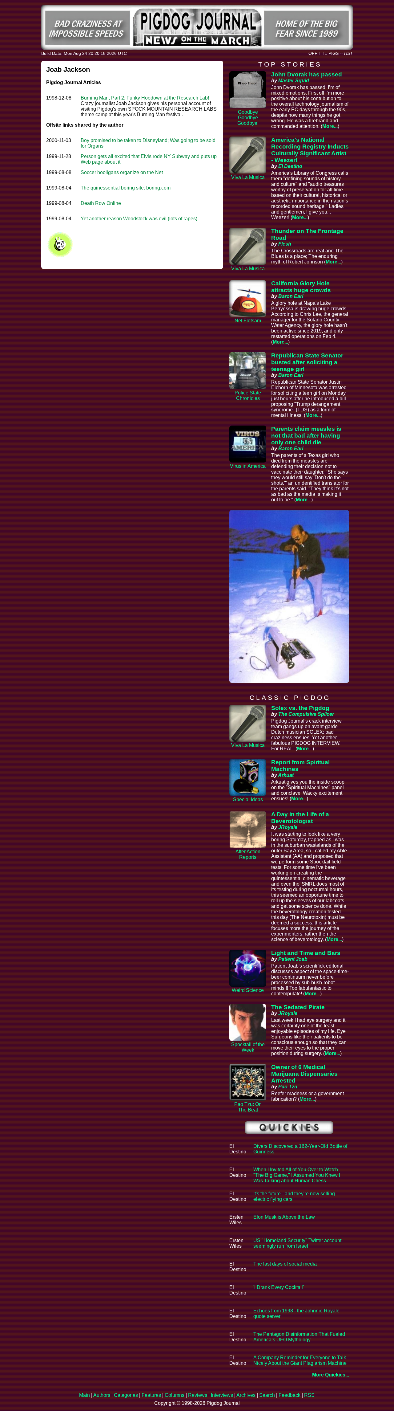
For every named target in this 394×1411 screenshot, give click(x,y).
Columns (174, 1395)
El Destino (290, 166)
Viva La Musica (248, 177)
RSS (309, 1395)
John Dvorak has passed (306, 74)
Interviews (222, 1395)
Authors (101, 1395)
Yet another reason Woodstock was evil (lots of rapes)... (141, 218)
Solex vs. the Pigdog (300, 708)
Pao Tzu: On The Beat (248, 1107)
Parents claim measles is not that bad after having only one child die (306, 436)
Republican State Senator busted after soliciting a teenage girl (307, 362)
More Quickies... (330, 1374)
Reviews (197, 1395)
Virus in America (248, 466)
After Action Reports (247, 854)
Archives (245, 1395)
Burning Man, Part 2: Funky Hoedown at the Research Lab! (145, 97)
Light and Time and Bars (305, 953)
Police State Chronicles (248, 395)
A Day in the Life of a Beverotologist (300, 817)
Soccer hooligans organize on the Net (122, 172)
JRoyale (287, 827)
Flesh (284, 244)
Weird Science (248, 990)
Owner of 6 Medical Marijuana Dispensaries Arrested (304, 1074)
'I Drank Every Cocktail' (278, 1287)
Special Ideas (248, 799)
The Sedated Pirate (298, 1007)
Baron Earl (290, 296)
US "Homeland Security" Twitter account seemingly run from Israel (297, 1243)
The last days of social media (285, 1263)
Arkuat (286, 775)
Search (267, 1395)
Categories (126, 1395)
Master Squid (293, 80)
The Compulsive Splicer (306, 714)
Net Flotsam (248, 320)
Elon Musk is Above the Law (284, 1217)
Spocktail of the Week (248, 1047)
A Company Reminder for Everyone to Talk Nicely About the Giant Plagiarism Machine (300, 1360)
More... (330, 126)
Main (84, 1395)
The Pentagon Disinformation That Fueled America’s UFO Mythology (299, 1336)
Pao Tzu (287, 1086)
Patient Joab (293, 959)
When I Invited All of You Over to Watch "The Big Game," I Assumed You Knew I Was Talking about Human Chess (296, 1175)
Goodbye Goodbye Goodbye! (248, 117)
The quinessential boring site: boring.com (126, 187)
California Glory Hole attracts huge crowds (301, 286)
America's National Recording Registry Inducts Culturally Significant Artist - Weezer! (310, 150)
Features (151, 1395)
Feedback (289, 1395)
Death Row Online (101, 203)
